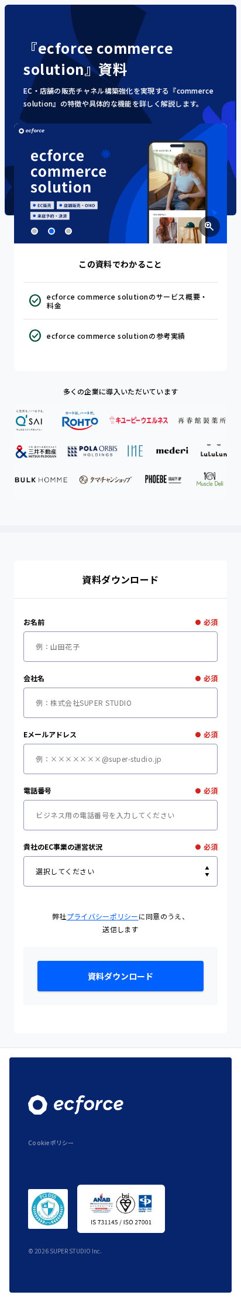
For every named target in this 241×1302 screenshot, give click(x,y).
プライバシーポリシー (103, 916)
